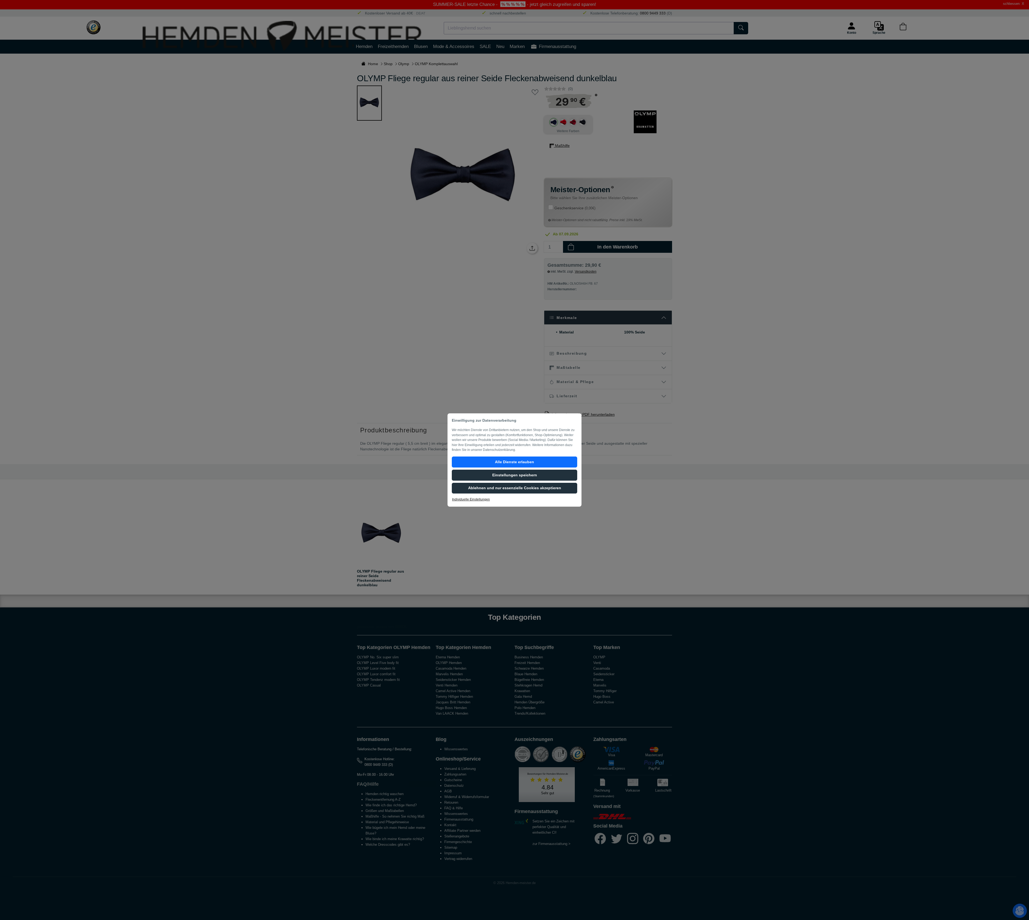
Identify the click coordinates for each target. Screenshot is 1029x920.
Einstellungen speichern (514, 475)
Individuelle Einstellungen (471, 499)
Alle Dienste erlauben (514, 462)
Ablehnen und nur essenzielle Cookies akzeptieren (514, 488)
